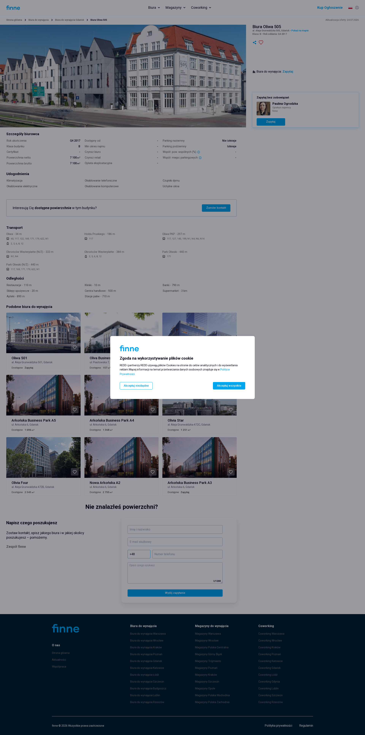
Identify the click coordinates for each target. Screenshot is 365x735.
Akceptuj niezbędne (136, 385)
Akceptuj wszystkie (229, 385)
